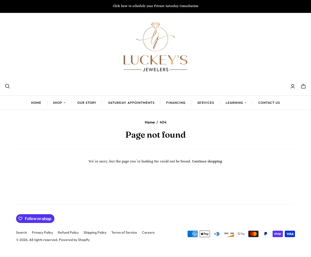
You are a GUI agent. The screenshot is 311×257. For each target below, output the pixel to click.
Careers (148, 232)
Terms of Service (124, 232)
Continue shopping (207, 161)
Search (21, 232)
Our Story (86, 103)
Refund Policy (68, 232)
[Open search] (7, 86)
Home (36, 103)
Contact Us (269, 103)
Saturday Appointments (131, 103)
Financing (176, 103)
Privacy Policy (42, 232)
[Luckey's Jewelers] (155, 47)
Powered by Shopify (74, 240)
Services (205, 103)
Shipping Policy (95, 232)
